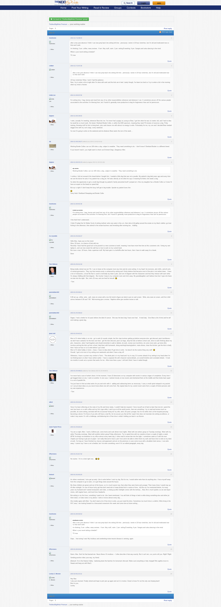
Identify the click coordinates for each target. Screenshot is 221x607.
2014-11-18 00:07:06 (76, 95)
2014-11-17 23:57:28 (76, 65)
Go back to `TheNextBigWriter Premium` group (69, 19)
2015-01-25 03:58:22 (76, 313)
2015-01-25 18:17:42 (76, 454)
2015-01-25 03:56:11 (76, 292)
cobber (51, 66)
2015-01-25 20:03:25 (76, 474)
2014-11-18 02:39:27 (76, 141)
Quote (169, 61)
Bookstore (146, 7)
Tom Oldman (53, 264)
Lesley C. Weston (55, 574)
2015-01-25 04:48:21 (76, 370)
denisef (51, 474)
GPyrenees (53, 454)
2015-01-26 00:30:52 (76, 514)
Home (63, 7)
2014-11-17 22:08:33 (76, 38)
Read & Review (101, 7)
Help (158, 7)
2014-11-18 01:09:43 (76, 116)
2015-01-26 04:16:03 (76, 549)
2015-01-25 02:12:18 (76, 264)
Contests (131, 7)
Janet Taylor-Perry (55, 427)
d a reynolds (53, 236)
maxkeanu (52, 38)
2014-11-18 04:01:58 (76, 204)
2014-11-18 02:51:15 (76, 162)
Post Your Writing (80, 7)
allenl (51, 402)
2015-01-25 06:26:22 (76, 427)
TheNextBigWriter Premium (58, 24)
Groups (118, 7)
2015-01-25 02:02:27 (76, 236)
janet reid (52, 333)
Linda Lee (52, 95)
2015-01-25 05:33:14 (76, 402)
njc (50, 141)
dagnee (51, 116)
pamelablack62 (54, 292)
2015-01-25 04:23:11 (76, 333)
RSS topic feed (167, 32)
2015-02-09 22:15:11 (76, 573)
